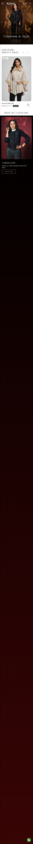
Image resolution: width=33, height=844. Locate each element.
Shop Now (12, 172)
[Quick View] (28, 104)
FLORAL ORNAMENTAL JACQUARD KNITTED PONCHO (14, 103)
